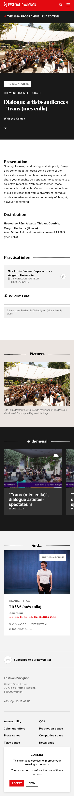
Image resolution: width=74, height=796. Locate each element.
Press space (12, 735)
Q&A (42, 721)
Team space (12, 742)
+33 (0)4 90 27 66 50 (17, 701)
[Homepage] (20, 4)
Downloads (46, 742)
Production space (51, 728)
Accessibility (12, 721)
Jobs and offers (14, 728)
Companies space (51, 735)
